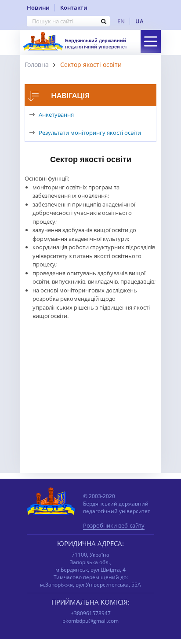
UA (139, 21)
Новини (38, 7)
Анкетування (56, 114)
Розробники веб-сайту (114, 526)
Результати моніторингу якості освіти (90, 133)
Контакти (73, 7)
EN (121, 21)
